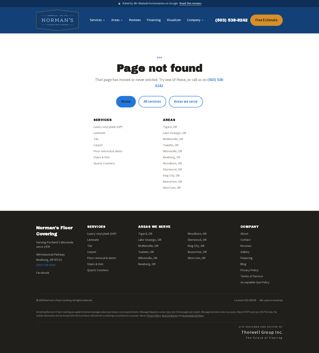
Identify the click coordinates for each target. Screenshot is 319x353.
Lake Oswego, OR (174, 133)
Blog (243, 264)
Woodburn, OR (172, 163)
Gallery (245, 252)
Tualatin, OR (171, 145)
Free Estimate (266, 20)
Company (193, 20)
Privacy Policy (249, 270)
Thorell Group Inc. (262, 332)
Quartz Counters (104, 163)
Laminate (99, 133)
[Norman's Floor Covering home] (57, 20)
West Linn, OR (172, 188)
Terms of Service (251, 276)
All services (152, 101)
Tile (96, 139)
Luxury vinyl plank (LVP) (108, 127)
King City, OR (171, 175)
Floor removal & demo (108, 151)
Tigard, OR (170, 127)
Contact (245, 240)
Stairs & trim (102, 157)
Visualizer (174, 20)
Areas (115, 20)
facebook (42, 273)
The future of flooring (264, 338)
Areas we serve (186, 101)
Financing (154, 20)
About (244, 234)
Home (126, 101)
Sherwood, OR (172, 169)
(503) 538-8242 (231, 20)
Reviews (135, 20)
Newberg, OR (171, 157)
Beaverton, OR (172, 182)
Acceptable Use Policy (255, 282)
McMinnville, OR (173, 139)
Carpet (98, 145)
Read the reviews (190, 3)
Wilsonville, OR (172, 151)
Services (96, 20)
